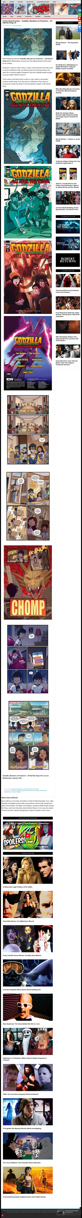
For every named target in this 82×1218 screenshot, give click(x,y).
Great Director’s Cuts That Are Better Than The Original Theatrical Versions (67, 362)
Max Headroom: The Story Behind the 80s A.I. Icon (21, 1024)
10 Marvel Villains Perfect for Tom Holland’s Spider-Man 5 (68, 162)
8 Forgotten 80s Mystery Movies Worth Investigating (22, 1128)
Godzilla (13, 790)
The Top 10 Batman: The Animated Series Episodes (22, 1163)
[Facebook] (80, 10)
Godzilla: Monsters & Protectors (25, 790)
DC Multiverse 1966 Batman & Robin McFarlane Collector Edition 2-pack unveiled (67, 66)
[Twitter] (80, 26)
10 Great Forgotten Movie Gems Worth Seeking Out (22, 990)
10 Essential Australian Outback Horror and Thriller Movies (24, 1197)
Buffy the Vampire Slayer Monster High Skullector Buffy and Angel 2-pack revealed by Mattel (67, 115)
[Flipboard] (80, 18)
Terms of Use (45, 1212)
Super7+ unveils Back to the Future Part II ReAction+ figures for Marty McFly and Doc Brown (67, 185)
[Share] (80, 31)
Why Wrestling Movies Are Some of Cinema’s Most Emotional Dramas (68, 91)
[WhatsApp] (80, 14)
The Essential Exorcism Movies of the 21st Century (67, 291)
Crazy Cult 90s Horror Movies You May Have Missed (22, 955)
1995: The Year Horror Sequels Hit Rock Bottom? (21, 1094)
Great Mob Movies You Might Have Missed (18, 921)
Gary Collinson (34, 789)
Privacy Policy (53, 1212)
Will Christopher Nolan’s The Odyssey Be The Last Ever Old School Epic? (67, 338)
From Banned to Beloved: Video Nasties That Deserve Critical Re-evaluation (68, 314)
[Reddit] (80, 22)
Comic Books (26, 789)
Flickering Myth (41, 9)
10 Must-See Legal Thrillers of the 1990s (17, 887)
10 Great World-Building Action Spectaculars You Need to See (67, 208)
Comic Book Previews (17, 789)
